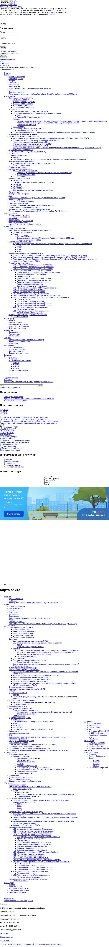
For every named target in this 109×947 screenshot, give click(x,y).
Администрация (10, 213)
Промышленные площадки (23, 107)
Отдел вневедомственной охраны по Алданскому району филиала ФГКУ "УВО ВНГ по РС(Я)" (50, 257)
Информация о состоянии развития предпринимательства (36, 140)
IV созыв (16, 365)
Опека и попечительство (18, 203)
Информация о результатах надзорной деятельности (34, 163)
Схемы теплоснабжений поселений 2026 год (34, 305)
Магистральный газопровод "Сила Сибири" (34, 278)
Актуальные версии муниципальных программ (35, 182)
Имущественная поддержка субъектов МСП (30, 142)
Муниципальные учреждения (20, 263)
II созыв (16, 368)
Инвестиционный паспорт (23, 104)
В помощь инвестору (21, 100)
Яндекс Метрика (23, 14)
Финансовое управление (27, 766)
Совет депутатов (11, 357)
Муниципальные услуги (18, 167)
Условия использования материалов (18, 901)
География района (16, 79)
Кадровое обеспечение (18, 155)
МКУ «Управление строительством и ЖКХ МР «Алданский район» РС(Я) (41, 297)
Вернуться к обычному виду (11, 7)
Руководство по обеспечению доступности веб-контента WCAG (29, 399)
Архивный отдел (23, 760)
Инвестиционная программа (24, 102)
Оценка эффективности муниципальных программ (33, 190)
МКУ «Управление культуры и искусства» (29, 292)
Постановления (19, 177)
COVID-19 (12, 601)
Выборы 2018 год (24, 236)
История (12, 81)
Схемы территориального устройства (32, 286)
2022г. (19, 249)
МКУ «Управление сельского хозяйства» (29, 290)
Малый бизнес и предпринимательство (24, 136)
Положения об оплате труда (28, 130)
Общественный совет (17, 228)
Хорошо (51, 14)
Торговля (16, 119)
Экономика (13, 109)
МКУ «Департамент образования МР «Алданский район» (35, 288)
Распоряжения (14, 334)
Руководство (14, 219)
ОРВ (10, 196)
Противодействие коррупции (20, 223)
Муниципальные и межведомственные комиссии (28, 315)
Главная (7, 73)
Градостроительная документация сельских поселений (38, 272)
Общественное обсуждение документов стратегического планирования (37, 198)
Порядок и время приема (19, 353)
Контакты (8, 355)
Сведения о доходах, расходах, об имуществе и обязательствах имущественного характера (49, 159)
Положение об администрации (21, 221)
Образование (9, 463)
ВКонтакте (6, 63)
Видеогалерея (14, 86)
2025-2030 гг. (18, 180)
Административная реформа (20, 169)
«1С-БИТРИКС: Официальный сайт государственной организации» (36, 944)
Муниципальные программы (20, 178)
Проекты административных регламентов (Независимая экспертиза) (44, 173)
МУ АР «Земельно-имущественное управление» (32, 271)
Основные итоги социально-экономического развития (30, 88)
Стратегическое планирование (21, 150)
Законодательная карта (13, 397)
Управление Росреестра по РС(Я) (26, 261)
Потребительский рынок (26, 125)
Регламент (13, 359)
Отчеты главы (14, 336)
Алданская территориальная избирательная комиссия (30, 230)
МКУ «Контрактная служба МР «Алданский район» (33, 269)
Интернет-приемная (16, 351)
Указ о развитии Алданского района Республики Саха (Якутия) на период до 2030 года (43, 94)
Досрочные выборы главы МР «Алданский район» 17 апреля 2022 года (45, 238)
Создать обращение (16, 347)
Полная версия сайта (8, 5)
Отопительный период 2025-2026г (30, 301)
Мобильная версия (7, 59)
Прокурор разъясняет (21, 165)
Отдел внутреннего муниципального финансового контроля (40, 769)
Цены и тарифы (19, 127)
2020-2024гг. (17, 184)
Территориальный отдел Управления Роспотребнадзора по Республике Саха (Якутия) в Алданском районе (55, 259)
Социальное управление (27, 771)
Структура (8, 226)
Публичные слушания (17, 328)
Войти (3, 24)
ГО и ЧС (20, 764)
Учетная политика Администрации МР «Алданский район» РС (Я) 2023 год (38, 211)
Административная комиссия (28, 758)
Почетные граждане (16, 92)
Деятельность (9, 96)
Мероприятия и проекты (18, 324)
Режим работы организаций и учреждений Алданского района (33, 603)
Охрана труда (14, 192)
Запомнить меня (8, 44)
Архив (19, 115)
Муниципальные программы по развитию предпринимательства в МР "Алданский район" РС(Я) (51, 138)
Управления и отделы (21, 217)
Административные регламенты (25, 171)
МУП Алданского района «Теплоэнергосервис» (31, 311)
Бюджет (12, 153)
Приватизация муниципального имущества (34, 280)
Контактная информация (18, 370)
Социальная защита (12, 465)
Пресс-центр (9, 319)
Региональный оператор (26, 309)
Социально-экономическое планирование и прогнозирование (37, 113)
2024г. (19, 246)
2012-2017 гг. (18, 188)
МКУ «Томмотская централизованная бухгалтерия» (33, 267)
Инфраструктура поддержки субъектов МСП (30, 146)
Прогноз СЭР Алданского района (30, 117)
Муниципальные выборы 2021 (29, 240)
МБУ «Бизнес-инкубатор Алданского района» (31, 294)
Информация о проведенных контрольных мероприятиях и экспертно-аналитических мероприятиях (52, 244)
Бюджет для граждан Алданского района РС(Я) (27, 152)
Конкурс (16, 157)
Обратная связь (6, 937)
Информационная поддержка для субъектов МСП (32, 144)
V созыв (16, 363)
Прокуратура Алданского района (21, 161)
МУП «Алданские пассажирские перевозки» (30, 307)
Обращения (9, 345)
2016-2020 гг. (18, 186)
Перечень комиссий (20, 317)
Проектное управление (18, 200)
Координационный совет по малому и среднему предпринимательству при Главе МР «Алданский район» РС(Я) (57, 148)
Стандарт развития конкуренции (21, 201)
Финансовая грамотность (14, 467)
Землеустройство (24, 276)
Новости (12, 320)
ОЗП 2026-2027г (23, 299)
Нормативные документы (23, 106)
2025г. (19, 248)
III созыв (16, 366)
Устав (11, 90)
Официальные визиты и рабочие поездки (25, 224)
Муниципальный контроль (19, 194)
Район (6, 75)
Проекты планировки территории (30, 284)
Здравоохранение (11, 461)
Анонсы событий (15, 322)
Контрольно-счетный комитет (20, 242)
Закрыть (3, 55)
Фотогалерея (14, 84)
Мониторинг (13, 343)
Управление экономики (26, 175)
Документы (8, 330)
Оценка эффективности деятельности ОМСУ (30, 111)
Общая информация (17, 77)
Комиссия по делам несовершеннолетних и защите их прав (32, 205)
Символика (13, 82)
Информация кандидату (22, 232)
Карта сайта (9, 899)
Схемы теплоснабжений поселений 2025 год (34, 303)
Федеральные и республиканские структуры (26, 253)
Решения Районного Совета (20, 361)
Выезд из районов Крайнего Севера (23, 134)
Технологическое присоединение (30, 313)
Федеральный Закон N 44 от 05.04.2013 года (26, 340)
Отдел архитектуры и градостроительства (33, 768)
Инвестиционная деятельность (21, 98)
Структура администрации (19, 215)
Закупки (7, 338)
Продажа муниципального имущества (32, 282)
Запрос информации (17, 349)
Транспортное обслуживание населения (24, 207)
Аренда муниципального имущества (31, 274)
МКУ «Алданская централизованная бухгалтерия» (33, 265)
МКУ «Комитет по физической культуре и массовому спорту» (37, 295)
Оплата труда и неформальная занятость (29, 129)
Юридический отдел (25, 773)
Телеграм (5, 65)
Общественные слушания (19, 326)
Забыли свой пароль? (8, 51)
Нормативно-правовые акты (20, 342)
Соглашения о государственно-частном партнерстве (29, 209)
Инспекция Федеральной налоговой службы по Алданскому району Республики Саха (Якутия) (50, 255)
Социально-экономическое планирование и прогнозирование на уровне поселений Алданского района (54, 132)
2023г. (19, 251)
